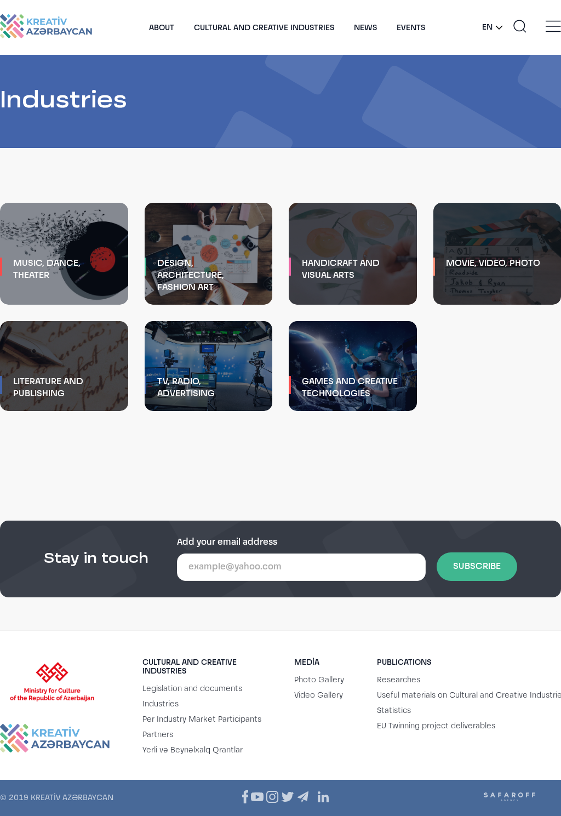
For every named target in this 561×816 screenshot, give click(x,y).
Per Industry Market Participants (201, 719)
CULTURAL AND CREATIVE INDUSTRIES (264, 28)
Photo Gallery (319, 680)
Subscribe (477, 566)
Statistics (394, 711)
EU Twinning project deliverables (436, 726)
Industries (160, 704)
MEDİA (306, 662)
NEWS (365, 28)
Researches (398, 680)
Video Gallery (318, 695)
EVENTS (411, 28)
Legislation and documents (192, 689)
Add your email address (227, 542)
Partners (157, 735)
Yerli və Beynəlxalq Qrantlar (192, 750)
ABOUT (161, 28)
